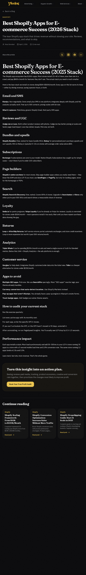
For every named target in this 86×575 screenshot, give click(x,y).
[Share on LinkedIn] (68, 54)
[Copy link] (80, 54)
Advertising (28, 4)
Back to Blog (10, 11)
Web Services (64, 4)
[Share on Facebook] (74, 54)
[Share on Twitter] (62, 54)
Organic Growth (46, 4)
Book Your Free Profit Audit (20, 384)
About (80, 4)
